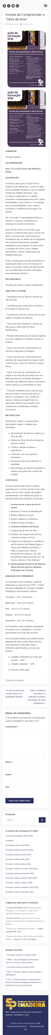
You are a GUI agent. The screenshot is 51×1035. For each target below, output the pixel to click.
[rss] (17, 5)
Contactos (9, 840)
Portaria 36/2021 (13, 918)
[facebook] (4, 5)
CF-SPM (25, 24)
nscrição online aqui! (20, 670)
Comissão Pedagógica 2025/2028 (19, 836)
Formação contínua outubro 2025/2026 (21, 878)
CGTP (26, 1015)
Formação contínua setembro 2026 (19, 892)
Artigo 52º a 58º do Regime (25, 939)
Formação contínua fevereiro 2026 (19, 850)
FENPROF (9, 1015)
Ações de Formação (16, 680)
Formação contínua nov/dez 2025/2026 (21, 868)
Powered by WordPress (16, 1026)
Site (7, 787)
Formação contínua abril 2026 (17, 845)
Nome (9, 762)
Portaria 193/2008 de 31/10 (17, 908)
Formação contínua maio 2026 (17, 859)
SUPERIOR (18, 1015)
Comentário (11, 727)
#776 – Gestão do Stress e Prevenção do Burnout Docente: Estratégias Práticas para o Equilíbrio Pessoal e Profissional (23, 982)
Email (8, 774)
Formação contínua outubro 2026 (18, 882)
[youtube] (13, 5)
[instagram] (8, 5)
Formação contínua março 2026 (18, 864)
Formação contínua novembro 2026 (19, 873)
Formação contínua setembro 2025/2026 (22, 887)
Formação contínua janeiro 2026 (18, 854)
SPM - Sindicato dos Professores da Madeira (23, 1012)
